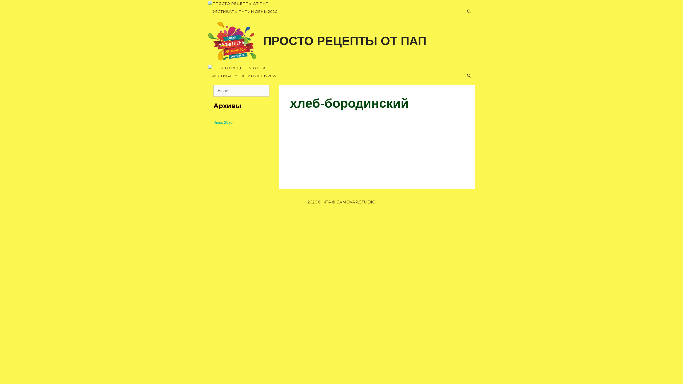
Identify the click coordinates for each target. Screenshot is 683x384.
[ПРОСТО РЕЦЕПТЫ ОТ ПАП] (238, 3)
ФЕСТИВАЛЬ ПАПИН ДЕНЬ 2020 (244, 11)
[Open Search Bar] (469, 11)
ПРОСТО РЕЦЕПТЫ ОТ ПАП (344, 41)
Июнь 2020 (223, 122)
